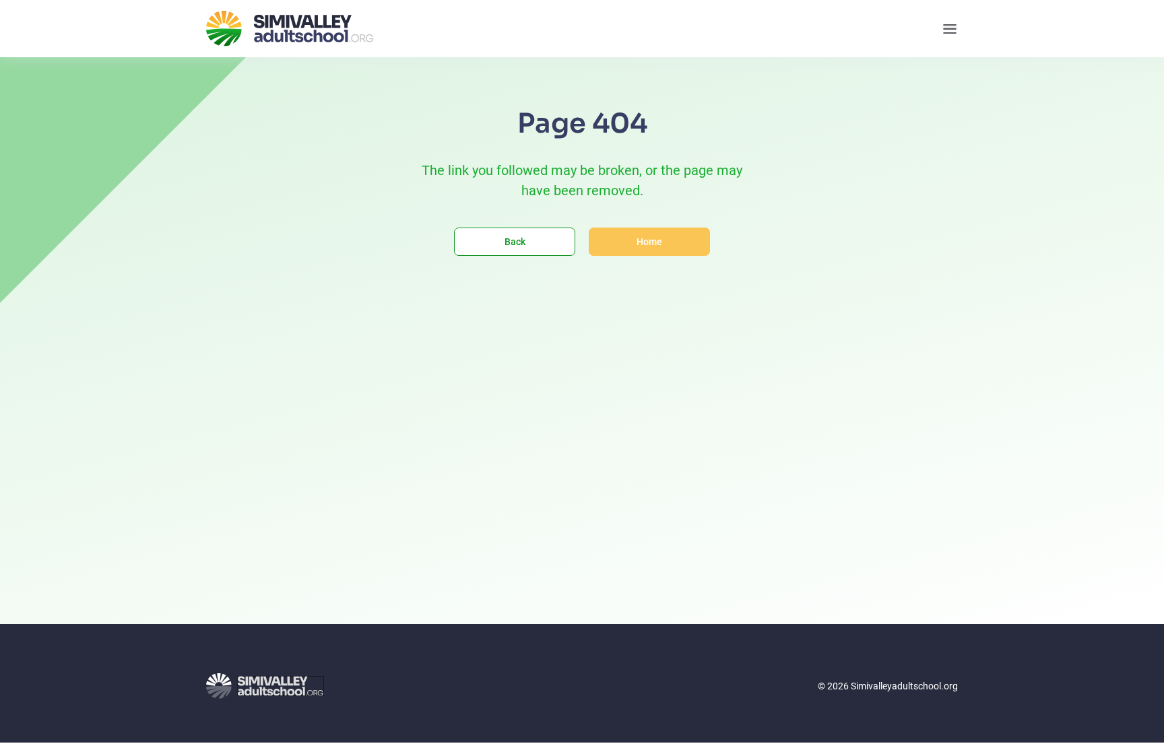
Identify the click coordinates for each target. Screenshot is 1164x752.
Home (649, 241)
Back (515, 241)
